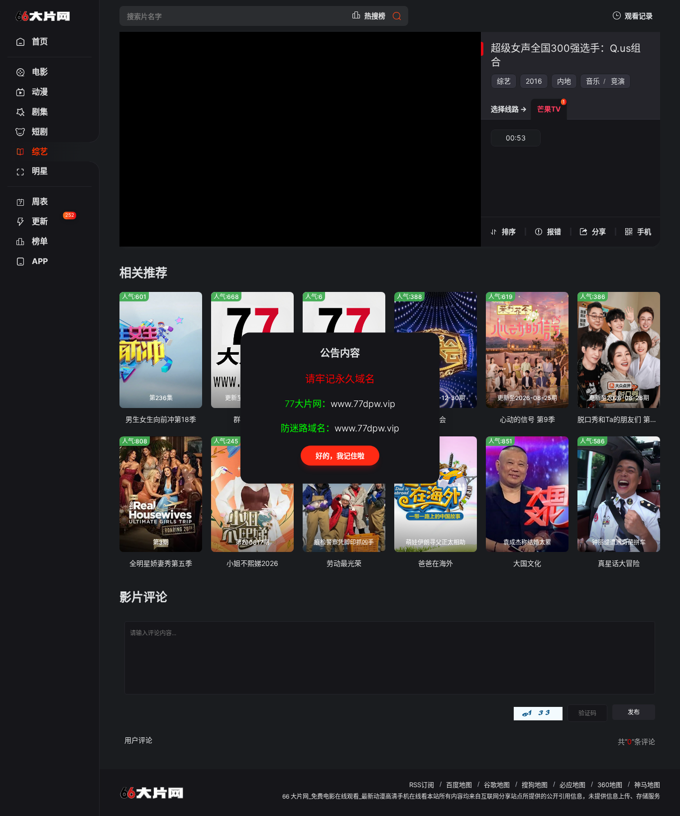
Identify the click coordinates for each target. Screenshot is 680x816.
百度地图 (459, 785)
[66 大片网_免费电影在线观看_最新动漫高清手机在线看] (43, 16)
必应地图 (572, 785)
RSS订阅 (421, 785)
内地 (564, 81)
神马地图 (647, 785)
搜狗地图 (535, 785)
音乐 (593, 81)
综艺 (504, 81)
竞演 (618, 81)
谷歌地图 (497, 785)
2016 (534, 81)
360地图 (609, 785)
